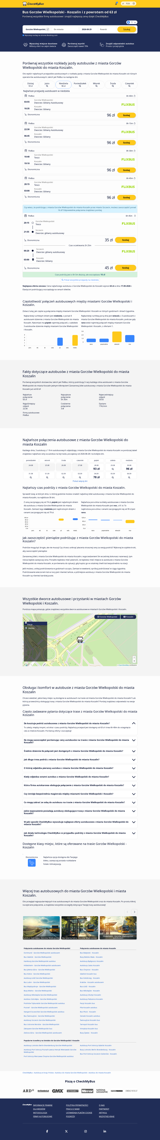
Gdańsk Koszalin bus (88, 974)
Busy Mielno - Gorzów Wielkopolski (38, 991)
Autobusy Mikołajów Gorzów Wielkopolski (40, 995)
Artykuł (103, 1112)
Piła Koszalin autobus (88, 1007)
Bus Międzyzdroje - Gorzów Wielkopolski (40, 986)
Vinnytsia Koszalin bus (89, 1028)
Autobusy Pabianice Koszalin (91, 999)
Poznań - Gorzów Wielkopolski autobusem (41, 1007)
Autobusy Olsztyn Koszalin (90, 995)
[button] (80, 640)
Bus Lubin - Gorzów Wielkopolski (37, 982)
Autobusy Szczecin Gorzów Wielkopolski (40, 1020)
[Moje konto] (116, 3)
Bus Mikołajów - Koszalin (90, 991)
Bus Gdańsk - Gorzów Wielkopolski (37, 957)
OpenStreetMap (124, 665)
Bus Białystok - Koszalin (89, 953)
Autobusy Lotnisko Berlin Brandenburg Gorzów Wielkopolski (48, 1045)
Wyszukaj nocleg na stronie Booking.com (41, 35)
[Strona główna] (33, 3)
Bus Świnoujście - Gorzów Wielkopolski (39, 1016)
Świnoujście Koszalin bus (90, 1020)
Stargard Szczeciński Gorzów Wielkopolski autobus (44, 1012)
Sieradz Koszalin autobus (90, 1016)
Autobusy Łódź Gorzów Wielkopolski (38, 978)
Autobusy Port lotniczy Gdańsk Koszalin (96, 1045)
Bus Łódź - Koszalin (87, 986)
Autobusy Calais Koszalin (90, 965)
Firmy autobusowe (42, 1116)
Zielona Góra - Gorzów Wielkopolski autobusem (43, 1033)
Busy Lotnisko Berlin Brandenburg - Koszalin (98, 1050)
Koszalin (129, 617)
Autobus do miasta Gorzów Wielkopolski (71, 1073)
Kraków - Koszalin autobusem (92, 982)
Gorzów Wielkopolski (108, 617)
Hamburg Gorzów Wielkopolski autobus (40, 961)
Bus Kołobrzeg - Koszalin (90, 978)
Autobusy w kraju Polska (44, 1073)
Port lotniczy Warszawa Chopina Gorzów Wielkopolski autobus (49, 1056)
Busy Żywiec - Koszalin (89, 1033)
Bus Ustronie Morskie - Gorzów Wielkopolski (41, 1024)
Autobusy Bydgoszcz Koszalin (91, 961)
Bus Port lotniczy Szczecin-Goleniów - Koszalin (98, 1054)
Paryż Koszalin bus (87, 1003)
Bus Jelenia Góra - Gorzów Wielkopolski (39, 970)
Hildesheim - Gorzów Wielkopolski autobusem (42, 965)
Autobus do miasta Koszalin (100, 1073)
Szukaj (126, 115)
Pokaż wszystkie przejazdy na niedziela (81, 280)
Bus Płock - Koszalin (88, 1012)
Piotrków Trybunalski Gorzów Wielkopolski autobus (44, 1003)
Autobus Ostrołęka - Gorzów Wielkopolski (40, 999)
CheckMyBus (28, 1073)
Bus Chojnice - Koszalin (89, 970)
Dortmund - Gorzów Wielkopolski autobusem (42, 953)
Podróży (70, 1116)
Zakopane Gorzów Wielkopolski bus (38, 1028)
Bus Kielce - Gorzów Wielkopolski (37, 974)
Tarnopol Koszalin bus (89, 1024)
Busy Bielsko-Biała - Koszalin (91, 957)
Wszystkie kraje (106, 1116)
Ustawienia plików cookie (79, 1112)
